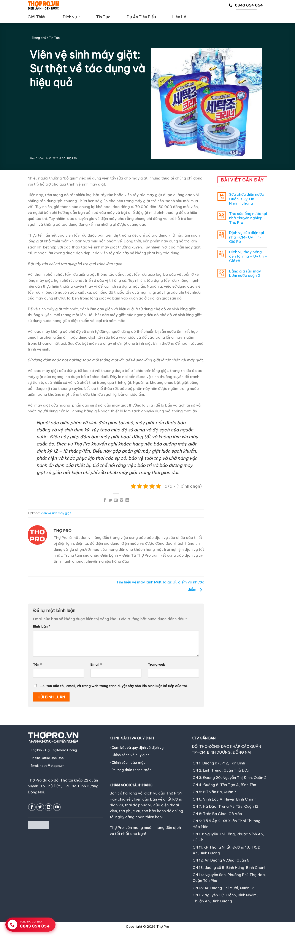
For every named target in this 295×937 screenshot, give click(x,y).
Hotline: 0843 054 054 (47, 758)
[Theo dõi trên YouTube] (57, 807)
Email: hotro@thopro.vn (47, 766)
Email (96, 664)
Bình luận (41, 626)
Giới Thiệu (37, 16)
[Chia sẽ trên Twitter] (110, 500)
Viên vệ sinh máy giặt (56, 513)
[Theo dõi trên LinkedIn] (48, 807)
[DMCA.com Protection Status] (38, 824)
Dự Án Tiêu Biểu (141, 16)
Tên (37, 664)
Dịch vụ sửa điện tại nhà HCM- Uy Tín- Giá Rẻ (246, 237)
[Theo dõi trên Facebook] (32, 807)
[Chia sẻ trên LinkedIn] (127, 500)
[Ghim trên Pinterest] (121, 500)
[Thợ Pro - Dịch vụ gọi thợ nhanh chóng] (43, 5)
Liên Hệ (179, 16)
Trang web (156, 664)
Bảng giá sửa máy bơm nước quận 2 (245, 273)
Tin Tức (103, 16)
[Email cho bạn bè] (116, 500)
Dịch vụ (70, 16)
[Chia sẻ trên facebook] (104, 500)
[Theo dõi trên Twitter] (40, 807)
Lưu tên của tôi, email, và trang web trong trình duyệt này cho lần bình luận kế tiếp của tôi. (114, 686)
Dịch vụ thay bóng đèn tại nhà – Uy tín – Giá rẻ (248, 256)
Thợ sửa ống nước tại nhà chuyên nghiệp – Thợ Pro (248, 218)
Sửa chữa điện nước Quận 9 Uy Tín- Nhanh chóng (246, 199)
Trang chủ (39, 38)
